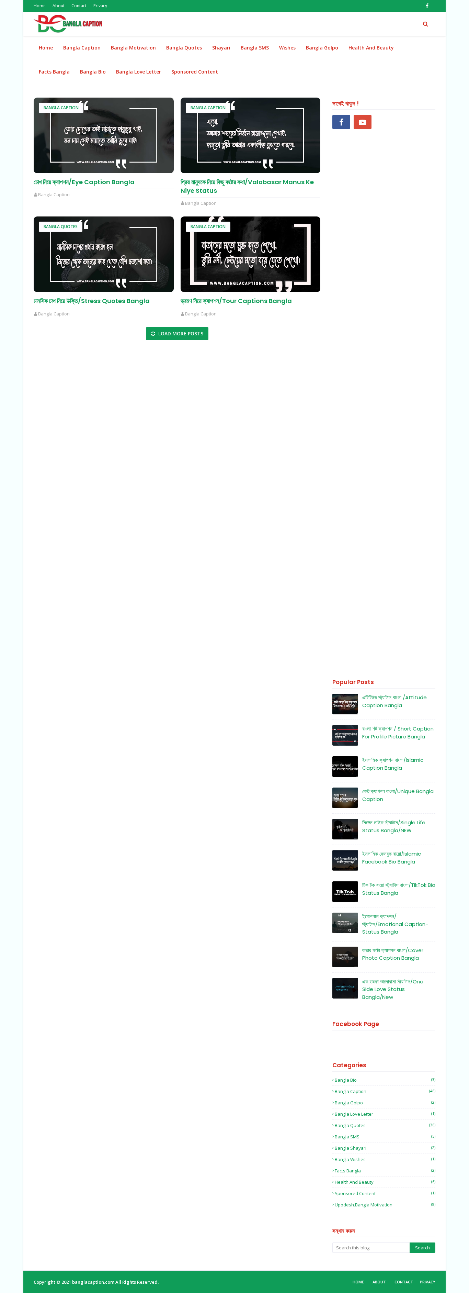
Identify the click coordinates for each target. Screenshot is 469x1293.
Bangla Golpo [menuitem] (322, 47)
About (59, 6)
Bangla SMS (385, 1137)
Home (40, 6)
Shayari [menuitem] (221, 47)
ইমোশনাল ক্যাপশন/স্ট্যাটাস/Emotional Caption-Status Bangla (395, 924)
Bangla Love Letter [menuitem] (138, 71)
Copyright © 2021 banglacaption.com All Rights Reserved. (96, 1282)
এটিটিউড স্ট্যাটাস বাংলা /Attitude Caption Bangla (394, 701)
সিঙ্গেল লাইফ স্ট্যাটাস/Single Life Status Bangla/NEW (393, 826)
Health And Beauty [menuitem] (371, 47)
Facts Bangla (385, 1171)
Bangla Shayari (385, 1148)
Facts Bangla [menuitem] (54, 71)
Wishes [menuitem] (287, 47)
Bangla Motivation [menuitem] (133, 47)
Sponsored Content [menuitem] (194, 71)
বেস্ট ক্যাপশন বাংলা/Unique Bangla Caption (398, 795)
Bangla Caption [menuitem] (82, 47)
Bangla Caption (61, 108)
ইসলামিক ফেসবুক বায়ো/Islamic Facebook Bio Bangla (391, 857)
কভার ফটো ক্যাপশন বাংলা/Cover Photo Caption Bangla (392, 954)
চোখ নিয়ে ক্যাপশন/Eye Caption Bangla (84, 182)
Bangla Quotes (61, 227)
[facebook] (427, 6)
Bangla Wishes (385, 1159)
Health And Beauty (385, 1182)
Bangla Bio (385, 1080)
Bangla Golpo (385, 1103)
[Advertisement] (383, 405)
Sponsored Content (385, 1193)
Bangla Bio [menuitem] (93, 71)
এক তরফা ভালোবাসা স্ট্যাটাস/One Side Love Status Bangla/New (392, 989)
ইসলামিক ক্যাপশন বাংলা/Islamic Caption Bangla (392, 763)
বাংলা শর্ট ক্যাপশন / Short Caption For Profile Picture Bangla (398, 732)
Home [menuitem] (46, 47)
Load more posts (180, 333)
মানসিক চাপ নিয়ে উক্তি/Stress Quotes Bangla (92, 301)
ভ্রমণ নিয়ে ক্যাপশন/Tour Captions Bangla (236, 301)
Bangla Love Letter (385, 1114)
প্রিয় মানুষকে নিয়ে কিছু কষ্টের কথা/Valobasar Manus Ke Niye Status (247, 186)
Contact (79, 6)
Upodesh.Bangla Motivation (385, 1205)
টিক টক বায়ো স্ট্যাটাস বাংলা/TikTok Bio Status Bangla (398, 888)
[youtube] (362, 122)
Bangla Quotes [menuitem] (184, 47)
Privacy (100, 6)
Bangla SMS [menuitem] (255, 47)
